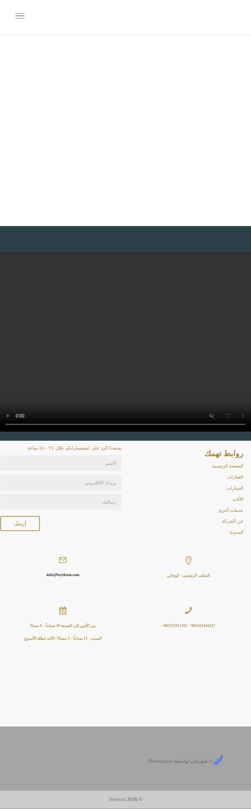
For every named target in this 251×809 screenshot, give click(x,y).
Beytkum (117, 799)
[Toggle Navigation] (20, 17)
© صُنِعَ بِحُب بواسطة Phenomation (180, 761)
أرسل (20, 523)
